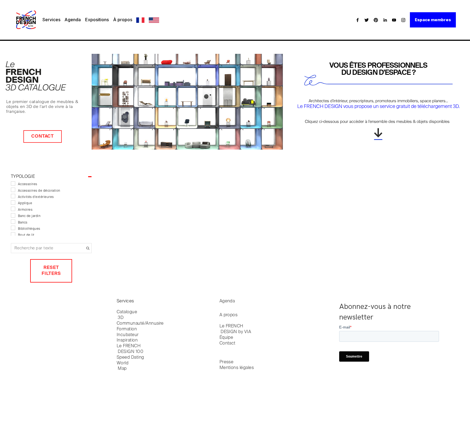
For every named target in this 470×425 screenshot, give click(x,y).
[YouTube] (394, 19)
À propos (122, 19)
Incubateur (128, 335)
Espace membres (433, 19)
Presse (226, 362)
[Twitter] (366, 19)
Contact (42, 136)
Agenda (72, 19)
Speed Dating (130, 357)
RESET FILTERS (51, 270)
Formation (127, 329)
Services (51, 19)
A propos (228, 315)
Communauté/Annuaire (140, 323)
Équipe (226, 338)
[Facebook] (357, 19)
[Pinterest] (375, 19)
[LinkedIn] (385, 19)
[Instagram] (403, 19)
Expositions (97, 19)
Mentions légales (236, 368)
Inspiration (127, 340)
